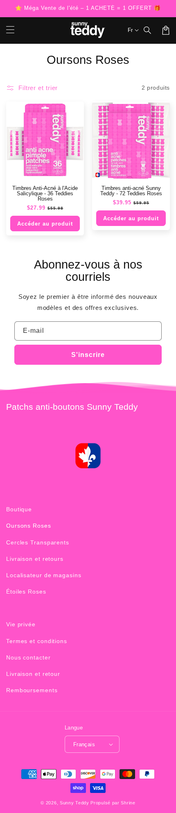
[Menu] (10, 30)
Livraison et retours (34, 559)
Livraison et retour (33, 674)
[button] (148, 30)
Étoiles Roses (26, 591)
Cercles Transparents (37, 542)
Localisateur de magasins (43, 575)
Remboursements (32, 690)
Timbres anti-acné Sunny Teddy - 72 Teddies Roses (131, 190)
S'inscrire (88, 354)
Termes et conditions (36, 641)
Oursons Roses (28, 525)
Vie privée (21, 624)
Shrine (128, 802)
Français (84, 744)
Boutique (19, 509)
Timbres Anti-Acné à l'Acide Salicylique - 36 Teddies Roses (45, 193)
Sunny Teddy (74, 802)
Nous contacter (28, 657)
